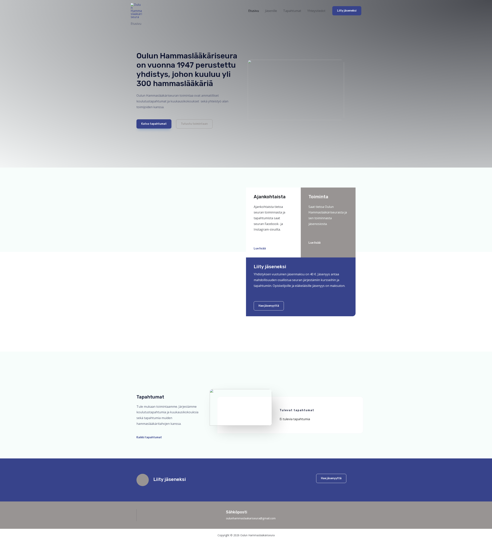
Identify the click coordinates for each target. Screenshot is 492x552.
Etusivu (253, 11)
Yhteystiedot (316, 11)
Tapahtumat (292, 11)
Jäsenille (271, 11)
